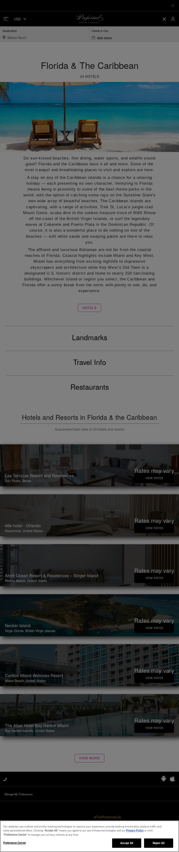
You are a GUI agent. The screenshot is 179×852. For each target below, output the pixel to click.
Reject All (159, 843)
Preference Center (14, 843)
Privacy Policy (135, 830)
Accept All (126, 843)
